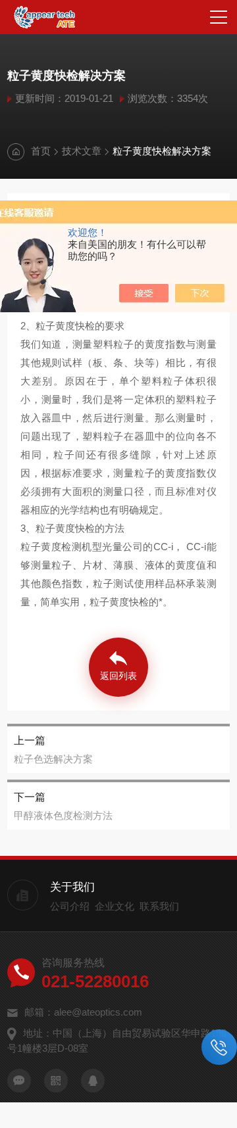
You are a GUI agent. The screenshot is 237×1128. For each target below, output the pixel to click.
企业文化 (114, 906)
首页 (41, 150)
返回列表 (118, 675)
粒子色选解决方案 (53, 758)
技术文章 (81, 150)
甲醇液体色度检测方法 (63, 815)
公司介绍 (70, 906)
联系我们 (159, 906)
